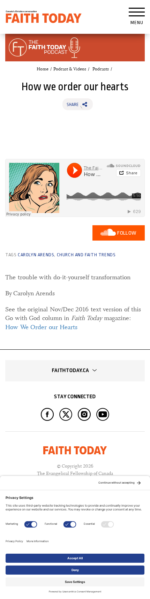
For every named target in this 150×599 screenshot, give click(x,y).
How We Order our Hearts (41, 327)
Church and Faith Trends (86, 254)
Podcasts (100, 69)
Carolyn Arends (36, 254)
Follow (126, 233)
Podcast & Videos (69, 69)
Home (42, 69)
